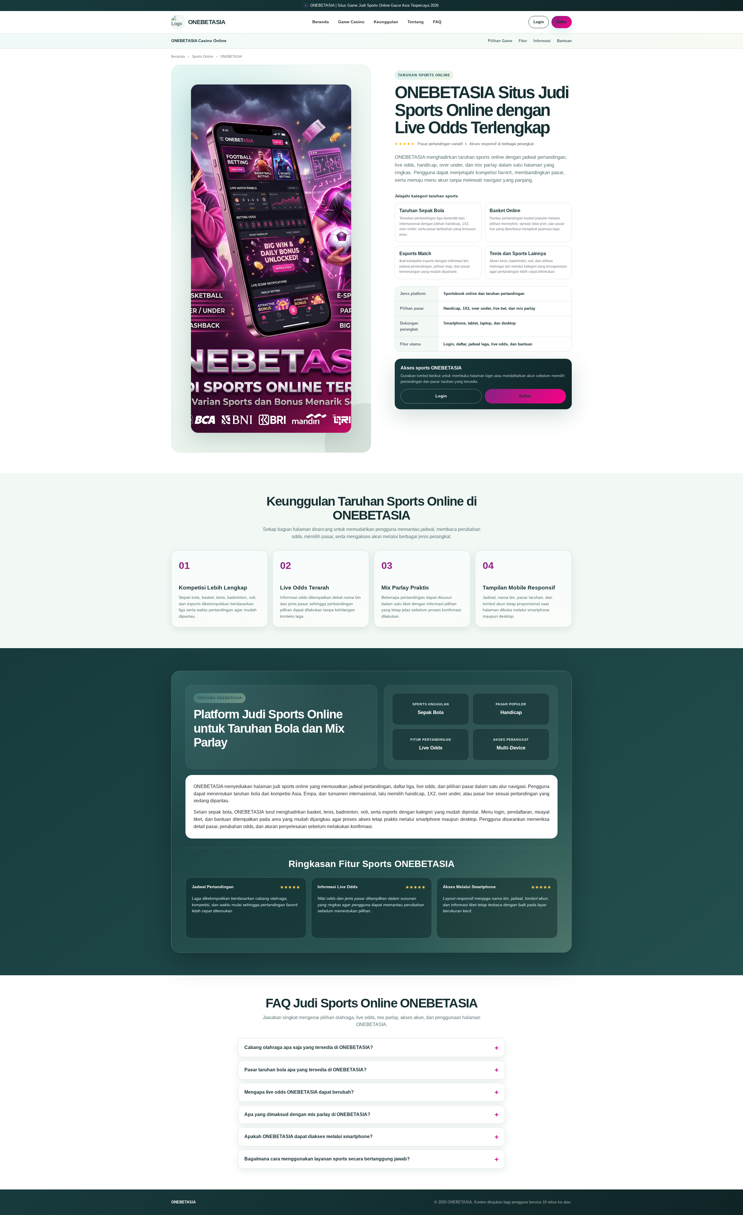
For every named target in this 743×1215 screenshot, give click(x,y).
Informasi (542, 41)
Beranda (320, 21)
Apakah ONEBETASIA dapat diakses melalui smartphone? (308, 1136)
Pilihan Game (500, 41)
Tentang (415, 21)
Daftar (561, 22)
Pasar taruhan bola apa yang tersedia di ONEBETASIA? (305, 1069)
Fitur (523, 41)
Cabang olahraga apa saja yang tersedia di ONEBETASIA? (308, 1047)
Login (538, 22)
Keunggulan (386, 21)
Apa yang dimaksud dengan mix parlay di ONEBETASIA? (307, 1114)
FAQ (437, 21)
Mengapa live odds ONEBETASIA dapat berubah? (299, 1092)
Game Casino (351, 21)
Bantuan (564, 41)
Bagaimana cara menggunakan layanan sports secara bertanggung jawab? (327, 1158)
